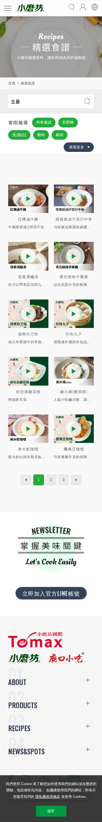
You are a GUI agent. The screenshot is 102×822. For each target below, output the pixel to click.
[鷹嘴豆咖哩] (74, 428)
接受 (51, 811)
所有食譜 (43, 122)
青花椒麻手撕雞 (74, 276)
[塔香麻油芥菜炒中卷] (74, 199)
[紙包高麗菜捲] (28, 371)
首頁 (11, 83)
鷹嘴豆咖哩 (74, 449)
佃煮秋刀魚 (28, 334)
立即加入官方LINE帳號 (51, 593)
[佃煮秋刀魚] (28, 313)
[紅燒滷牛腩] (28, 199)
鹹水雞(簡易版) (73, 391)
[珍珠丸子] (74, 313)
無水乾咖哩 (28, 449)
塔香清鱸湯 (28, 276)
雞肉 (41, 135)
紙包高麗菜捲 (28, 391)
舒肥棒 (68, 122)
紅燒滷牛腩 (28, 219)
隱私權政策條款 (47, 797)
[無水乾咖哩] (28, 428)
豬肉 (59, 135)
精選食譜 (28, 83)
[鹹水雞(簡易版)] (74, 371)
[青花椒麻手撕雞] (74, 256)
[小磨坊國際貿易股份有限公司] (35, 646)
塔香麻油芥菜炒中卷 (73, 219)
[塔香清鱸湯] (28, 256)
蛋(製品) (19, 135)
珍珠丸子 (74, 334)
